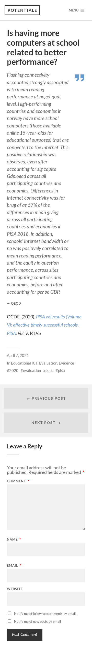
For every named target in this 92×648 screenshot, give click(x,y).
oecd (49, 370)
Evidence (66, 363)
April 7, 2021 (18, 355)
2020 (13, 370)
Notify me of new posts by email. (38, 621)
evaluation (32, 370)
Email (14, 565)
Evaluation (48, 363)
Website (15, 589)
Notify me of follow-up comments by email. (45, 614)
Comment (18, 481)
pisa (61, 370)
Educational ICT (24, 363)
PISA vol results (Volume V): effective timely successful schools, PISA (44, 325)
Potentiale (22, 10)
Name (14, 539)
